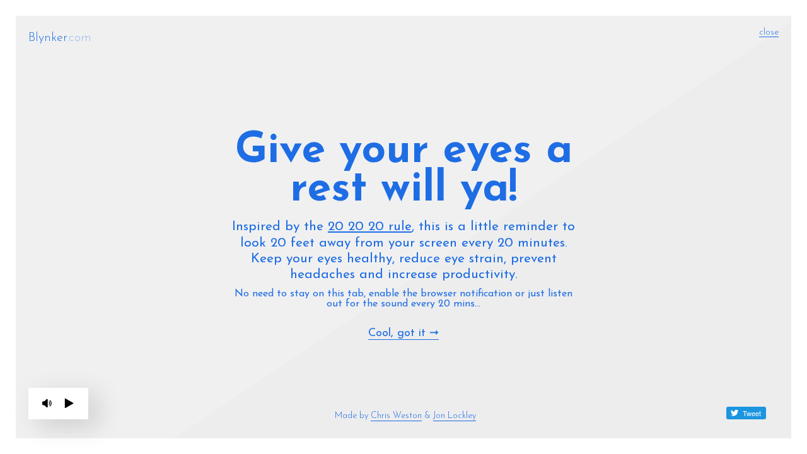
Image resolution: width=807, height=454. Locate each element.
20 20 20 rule (370, 226)
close (769, 32)
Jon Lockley (454, 416)
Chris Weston (396, 416)
